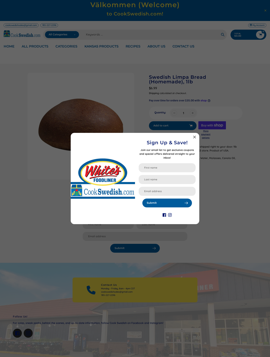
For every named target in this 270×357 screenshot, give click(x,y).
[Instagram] (170, 214)
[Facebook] (164, 214)
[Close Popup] (194, 137)
